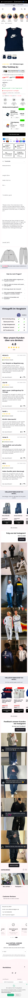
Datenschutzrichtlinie (6, 992)
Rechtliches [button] (7, 967)
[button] (2, 9)
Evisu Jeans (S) (5, 515)
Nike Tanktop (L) (8, 23)
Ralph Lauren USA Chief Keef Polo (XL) (18, 701)
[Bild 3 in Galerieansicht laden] (14, 56)
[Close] (26, 984)
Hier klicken (21, 539)
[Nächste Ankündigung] (25, 5)
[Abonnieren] (25, 951)
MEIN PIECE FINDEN (14, 865)
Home (2, 23)
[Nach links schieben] (24, 870)
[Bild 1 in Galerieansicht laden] (4, 56)
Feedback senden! (20, 729)
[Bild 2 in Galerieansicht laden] (9, 56)
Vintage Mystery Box (14, 111)
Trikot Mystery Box (15, 123)
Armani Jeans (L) (18, 515)
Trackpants (18, 886)
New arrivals (6, 886)
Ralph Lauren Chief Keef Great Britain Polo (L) (6, 701)
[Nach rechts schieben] (26, 870)
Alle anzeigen (14, 527)
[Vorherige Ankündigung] (2, 5)
